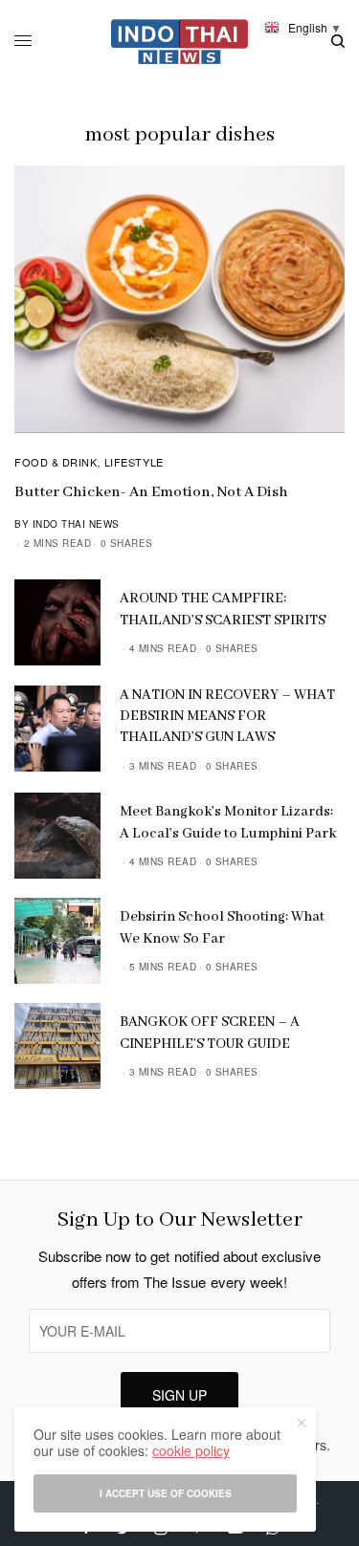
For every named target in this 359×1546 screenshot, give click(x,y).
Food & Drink (56, 461)
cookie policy (191, 1450)
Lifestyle (134, 461)
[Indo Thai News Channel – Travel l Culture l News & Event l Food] (179, 41)
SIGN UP (179, 1394)
